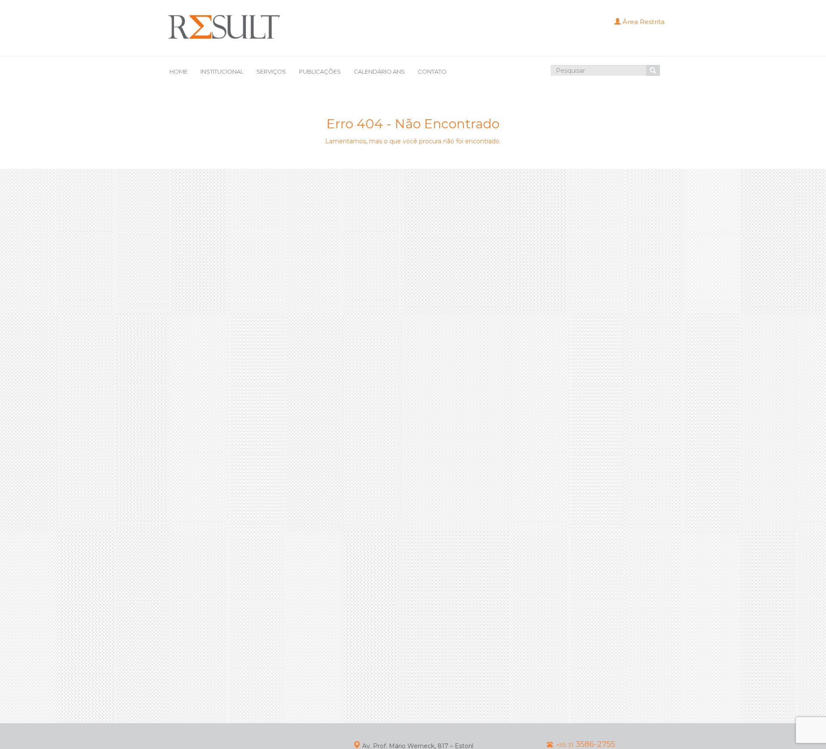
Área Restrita (643, 22)
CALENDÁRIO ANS (379, 71)
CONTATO (432, 71)
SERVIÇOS (271, 71)
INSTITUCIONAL (221, 71)
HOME (179, 71)
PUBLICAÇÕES (320, 71)
